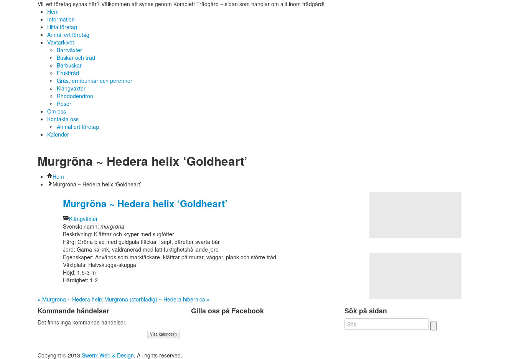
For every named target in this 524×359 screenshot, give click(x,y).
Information (61, 19)
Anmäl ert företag (68, 34)
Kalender (58, 134)
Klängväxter (71, 88)
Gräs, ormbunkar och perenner (94, 80)
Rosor (64, 103)
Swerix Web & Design (108, 355)
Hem (53, 11)
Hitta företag (62, 27)
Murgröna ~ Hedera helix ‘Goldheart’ (145, 203)
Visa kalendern (163, 334)
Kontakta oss (63, 119)
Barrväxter (69, 50)
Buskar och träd (76, 57)
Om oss (56, 111)
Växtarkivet (60, 42)
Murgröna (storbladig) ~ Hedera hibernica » (157, 299)
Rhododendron (75, 96)
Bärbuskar (69, 65)
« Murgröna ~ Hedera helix (70, 299)
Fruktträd (68, 73)
